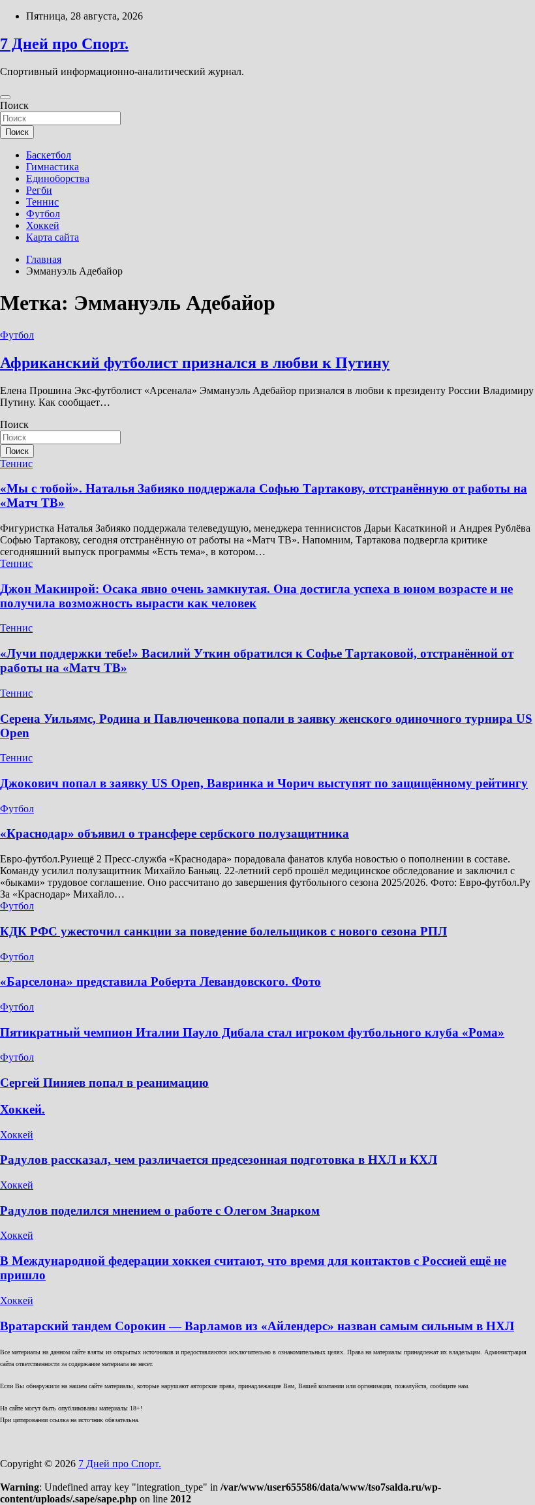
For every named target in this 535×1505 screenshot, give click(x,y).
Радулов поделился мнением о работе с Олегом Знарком (160, 1210)
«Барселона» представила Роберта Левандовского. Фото (160, 981)
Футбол (43, 213)
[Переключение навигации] (5, 97)
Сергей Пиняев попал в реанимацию (104, 1082)
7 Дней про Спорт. (64, 43)
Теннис (42, 201)
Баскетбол (48, 154)
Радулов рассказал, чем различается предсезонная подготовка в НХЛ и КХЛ (218, 1159)
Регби (39, 190)
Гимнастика (52, 166)
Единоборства (57, 178)
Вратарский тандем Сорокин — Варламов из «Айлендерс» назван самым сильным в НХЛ (257, 1326)
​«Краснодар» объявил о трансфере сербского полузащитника (174, 833)
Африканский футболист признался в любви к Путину (195, 362)
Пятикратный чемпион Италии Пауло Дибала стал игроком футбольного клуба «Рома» (252, 1032)
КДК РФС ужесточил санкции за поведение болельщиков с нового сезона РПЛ (223, 931)
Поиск (14, 105)
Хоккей (42, 225)
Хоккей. (22, 1109)
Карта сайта (52, 237)
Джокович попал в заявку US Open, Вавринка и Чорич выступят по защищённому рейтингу (264, 783)
